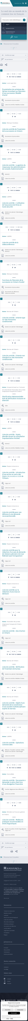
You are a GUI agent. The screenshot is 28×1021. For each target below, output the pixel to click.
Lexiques (6, 915)
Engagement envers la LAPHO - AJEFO (12, 880)
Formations (6, 932)
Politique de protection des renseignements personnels (11, 1017)
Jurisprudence (7, 928)
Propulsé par (4, 1018)
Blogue (5, 935)
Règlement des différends (17, 789)
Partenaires (7, 952)
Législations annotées (9, 930)
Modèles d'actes (19, 104)
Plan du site (6, 898)
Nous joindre (7, 950)
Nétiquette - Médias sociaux (10, 884)
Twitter (8, 981)
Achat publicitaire (8, 954)
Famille (7, 789)
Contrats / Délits (19, 750)
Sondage (6, 969)
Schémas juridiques (9, 924)
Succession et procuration (12, 100)
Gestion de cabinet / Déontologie (14, 212)
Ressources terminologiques (11, 917)
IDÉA (6, 405)
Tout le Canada (16, 77)
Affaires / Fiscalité (10, 750)
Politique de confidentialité (6, 1015)
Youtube (9, 983)
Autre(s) (7, 174)
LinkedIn (9, 979)
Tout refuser (7, 1009)
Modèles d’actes (8, 913)
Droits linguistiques (20, 829)
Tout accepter (14, 1013)
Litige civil (7, 483)
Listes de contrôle (10, 104)
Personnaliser (20, 1009)
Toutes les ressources (9, 911)
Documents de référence (12, 291)
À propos (6, 947)
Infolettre (6, 967)
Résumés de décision (9, 922)
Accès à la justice (9, 829)
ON (9, 77)
